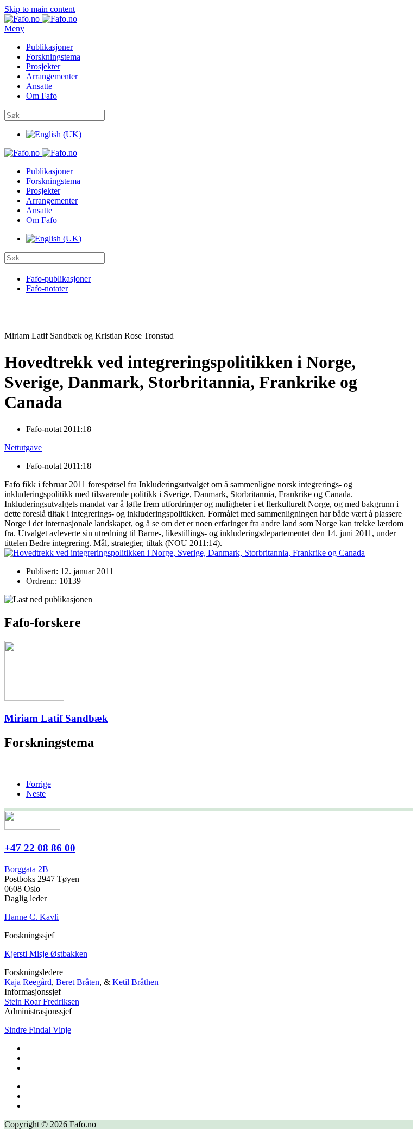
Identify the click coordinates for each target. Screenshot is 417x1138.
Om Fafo (41, 95)
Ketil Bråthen (135, 982)
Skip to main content (39, 9)
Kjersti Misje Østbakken (45, 953)
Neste (36, 793)
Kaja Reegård (28, 982)
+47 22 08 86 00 (39, 848)
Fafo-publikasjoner (58, 278)
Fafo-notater (47, 288)
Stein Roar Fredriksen (41, 1001)
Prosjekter (43, 66)
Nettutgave (23, 447)
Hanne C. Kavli (31, 916)
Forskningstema (53, 56)
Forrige (38, 784)
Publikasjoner (49, 47)
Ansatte (39, 86)
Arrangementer (52, 76)
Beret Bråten (77, 982)
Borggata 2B (26, 869)
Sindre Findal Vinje (37, 1029)
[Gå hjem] (40, 18)
